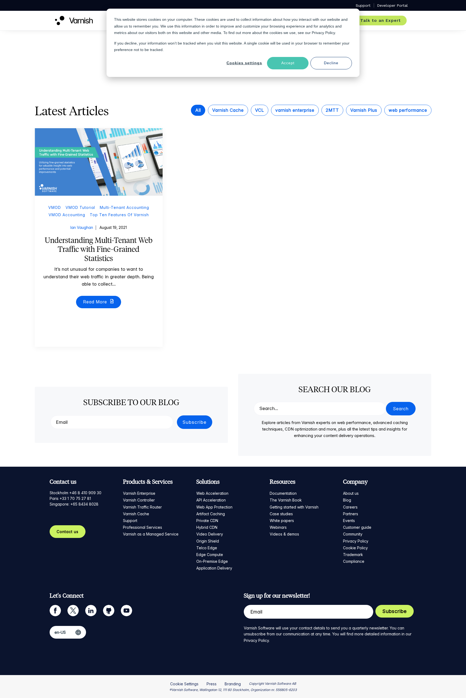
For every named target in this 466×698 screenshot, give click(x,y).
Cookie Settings (184, 684)
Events (349, 520)
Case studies (281, 513)
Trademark (353, 554)
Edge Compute (209, 554)
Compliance (353, 561)
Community (352, 534)
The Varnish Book (286, 500)
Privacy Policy (355, 541)
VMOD (54, 207)
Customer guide (357, 527)
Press (212, 684)
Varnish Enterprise (139, 493)
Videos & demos (284, 534)
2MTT (332, 110)
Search (401, 408)
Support (130, 520)
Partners (350, 513)
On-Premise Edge (212, 561)
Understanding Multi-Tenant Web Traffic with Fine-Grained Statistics (98, 249)
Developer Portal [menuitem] (392, 5)
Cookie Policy (355, 547)
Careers (350, 507)
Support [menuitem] (363, 5)
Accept (287, 63)
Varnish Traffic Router (142, 507)
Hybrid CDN (206, 527)
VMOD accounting (67, 214)
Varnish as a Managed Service (151, 534)
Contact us (67, 531)
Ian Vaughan (81, 227)
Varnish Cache (228, 110)
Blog (347, 500)
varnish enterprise (294, 110)
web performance (408, 110)
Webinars (278, 527)
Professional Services (142, 527)
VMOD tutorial (80, 207)
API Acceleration (211, 500)
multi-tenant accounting (124, 207)
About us (351, 493)
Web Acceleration (212, 493)
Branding (233, 684)
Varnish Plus (363, 110)
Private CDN (207, 520)
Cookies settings (244, 63)
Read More (95, 301)
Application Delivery (214, 568)
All (198, 110)
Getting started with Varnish (294, 507)
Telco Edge (206, 547)
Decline (331, 63)
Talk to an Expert (380, 20)
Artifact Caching (210, 513)
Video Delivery (209, 534)
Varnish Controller (139, 500)
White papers (282, 520)
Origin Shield (207, 541)
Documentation (283, 493)
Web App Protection (214, 507)
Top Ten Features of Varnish (119, 214)
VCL (259, 110)
